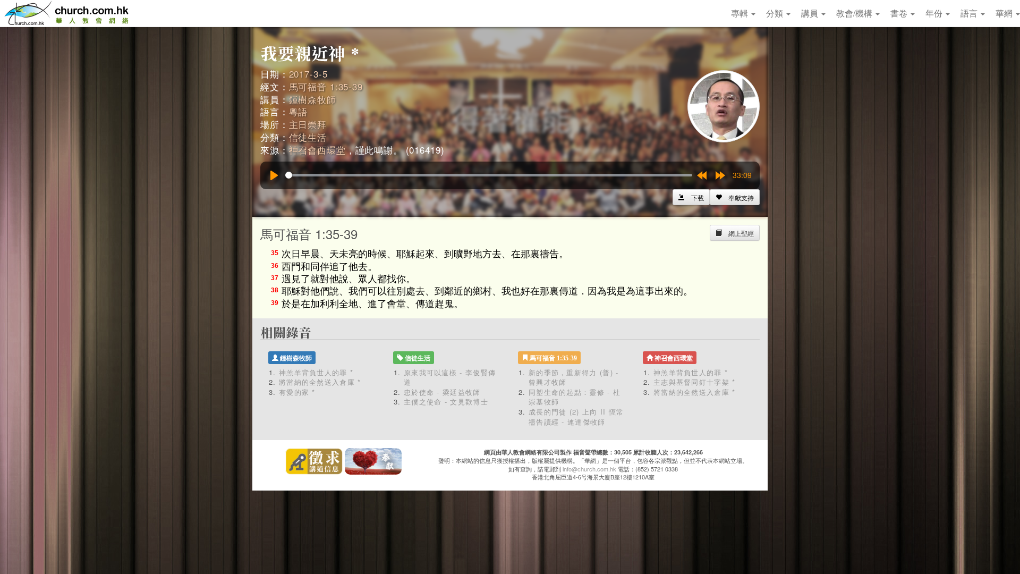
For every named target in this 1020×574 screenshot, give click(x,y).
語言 (970, 13)
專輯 (740, 13)
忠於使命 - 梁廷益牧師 (442, 392)
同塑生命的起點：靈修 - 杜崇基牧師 (574, 397)
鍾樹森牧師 (312, 99)
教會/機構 (855, 13)
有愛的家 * (297, 392)
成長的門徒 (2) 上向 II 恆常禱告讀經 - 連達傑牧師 (576, 417)
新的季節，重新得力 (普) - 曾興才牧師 (574, 377)
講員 (810, 13)
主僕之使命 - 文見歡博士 (446, 401)
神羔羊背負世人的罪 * (316, 372)
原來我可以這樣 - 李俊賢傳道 (450, 377)
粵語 (298, 111)
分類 (775, 13)
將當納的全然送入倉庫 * (320, 382)
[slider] (488, 175)
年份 (935, 13)
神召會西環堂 (317, 149)
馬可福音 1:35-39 (326, 86)
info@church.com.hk (589, 469)
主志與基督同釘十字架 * (694, 382)
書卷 (900, 13)
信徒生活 (308, 137)
